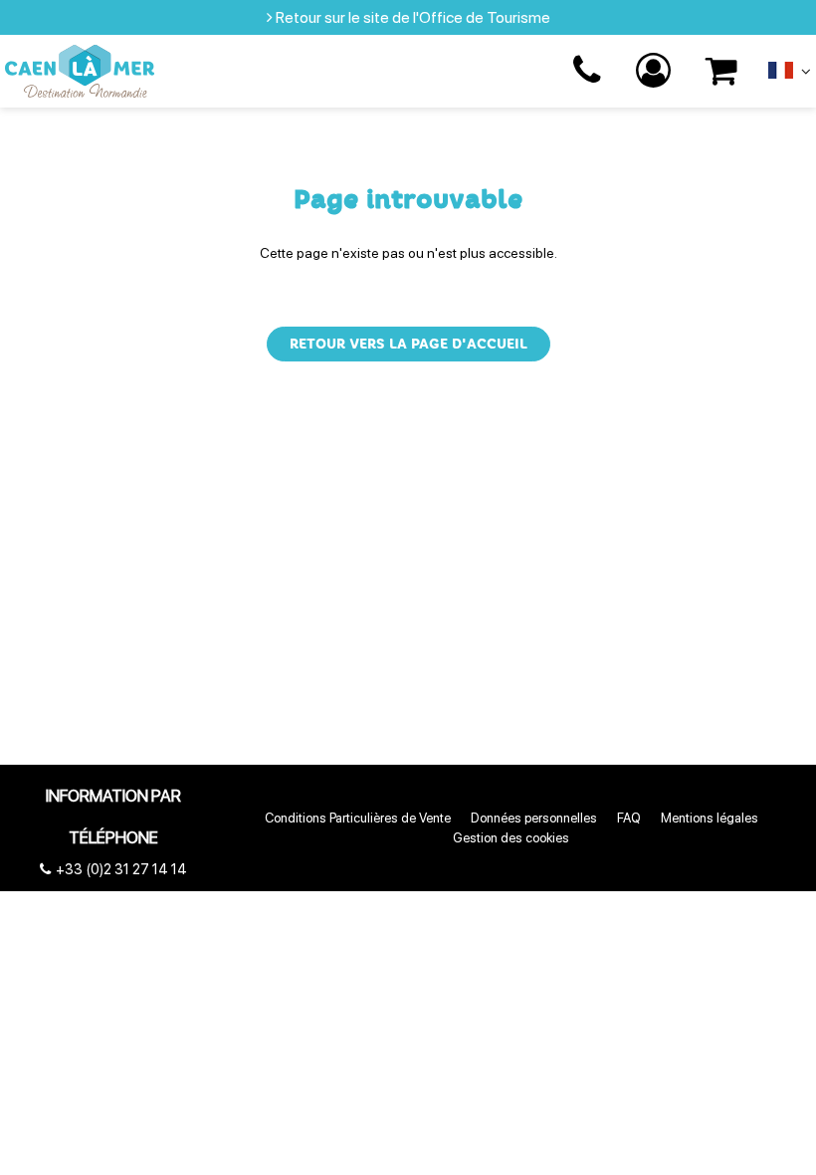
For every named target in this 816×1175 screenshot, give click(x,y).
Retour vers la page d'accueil (408, 344)
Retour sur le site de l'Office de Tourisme (413, 17)
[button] (722, 71)
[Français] (789, 75)
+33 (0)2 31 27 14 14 (589, 71)
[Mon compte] (656, 71)
